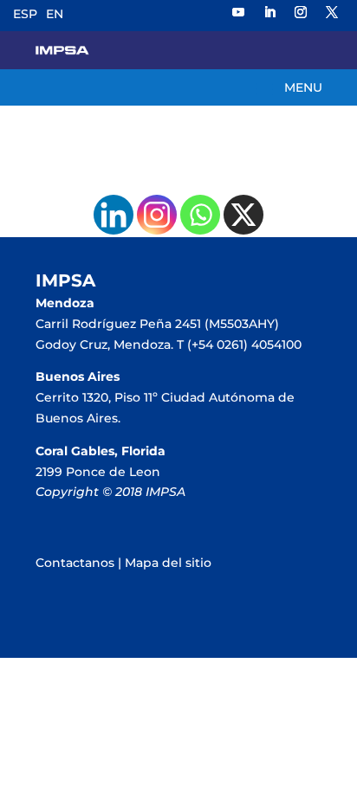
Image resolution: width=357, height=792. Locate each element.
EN (54, 14)
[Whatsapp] (200, 215)
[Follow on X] (332, 12)
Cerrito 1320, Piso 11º (98, 397)
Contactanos (75, 562)
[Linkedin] (113, 215)
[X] (243, 215)
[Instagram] (157, 215)
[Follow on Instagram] (301, 12)
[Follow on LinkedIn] (269, 12)
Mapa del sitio (168, 562)
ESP (25, 14)
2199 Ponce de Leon (98, 472)
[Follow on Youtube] (238, 12)
